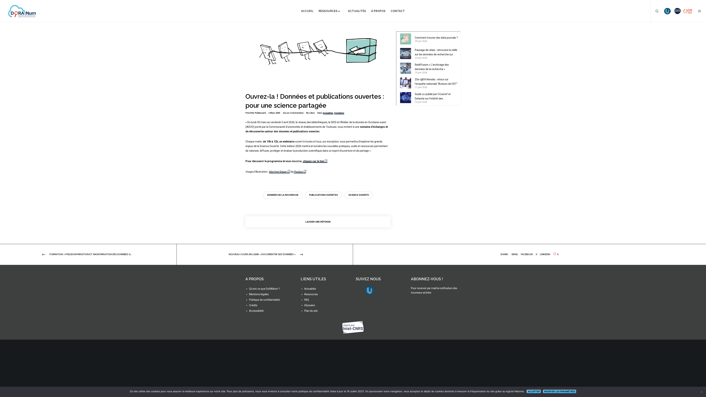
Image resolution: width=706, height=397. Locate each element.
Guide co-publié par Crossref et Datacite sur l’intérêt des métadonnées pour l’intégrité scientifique (433, 97)
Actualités (328, 113)
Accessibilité (256, 310)
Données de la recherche (282, 195)
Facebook (527, 254)
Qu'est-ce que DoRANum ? (264, 288)
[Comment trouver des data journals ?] (405, 38)
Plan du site (311, 310)
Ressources (311, 294)
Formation (339, 113)
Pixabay (298, 171)
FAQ (306, 299)
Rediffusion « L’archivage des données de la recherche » (432, 67)
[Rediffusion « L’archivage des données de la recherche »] (405, 68)
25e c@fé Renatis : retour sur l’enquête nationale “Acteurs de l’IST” (436, 81)
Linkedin (545, 254)
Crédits (253, 305)
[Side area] (697, 11)
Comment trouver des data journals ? (436, 37)
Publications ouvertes (323, 195)
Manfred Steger (278, 171)
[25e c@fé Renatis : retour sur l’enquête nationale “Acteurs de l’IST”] (405, 83)
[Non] (701, 392)
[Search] (654, 11)
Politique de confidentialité (264, 299)
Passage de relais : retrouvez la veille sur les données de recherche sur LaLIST (436, 53)
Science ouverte (358, 195)
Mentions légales (259, 294)
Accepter (534, 391)
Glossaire (309, 305)
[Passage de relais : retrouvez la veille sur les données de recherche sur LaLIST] (405, 53)
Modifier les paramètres (559, 391)
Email (515, 254)
